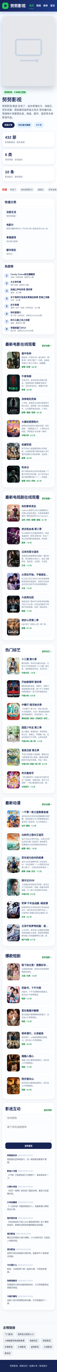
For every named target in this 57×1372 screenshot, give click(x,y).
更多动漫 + (47, 804)
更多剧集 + (47, 498)
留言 (52, 5)
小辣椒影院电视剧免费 (14, 1340)
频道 (38, 5)
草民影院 (47, 1340)
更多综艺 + (47, 651)
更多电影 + (47, 346)
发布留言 (29, 1146)
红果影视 (9, 1347)
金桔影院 (35, 1347)
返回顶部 (48, 1110)
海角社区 (34, 1340)
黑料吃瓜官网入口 (26, 1334)
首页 (31, 5)
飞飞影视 (9, 1334)
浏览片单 (8, 125)
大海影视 (22, 1347)
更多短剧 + (47, 957)
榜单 (45, 5)
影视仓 (8, 1353)
